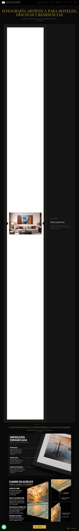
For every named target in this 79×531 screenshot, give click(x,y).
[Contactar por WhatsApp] (3, 527)
